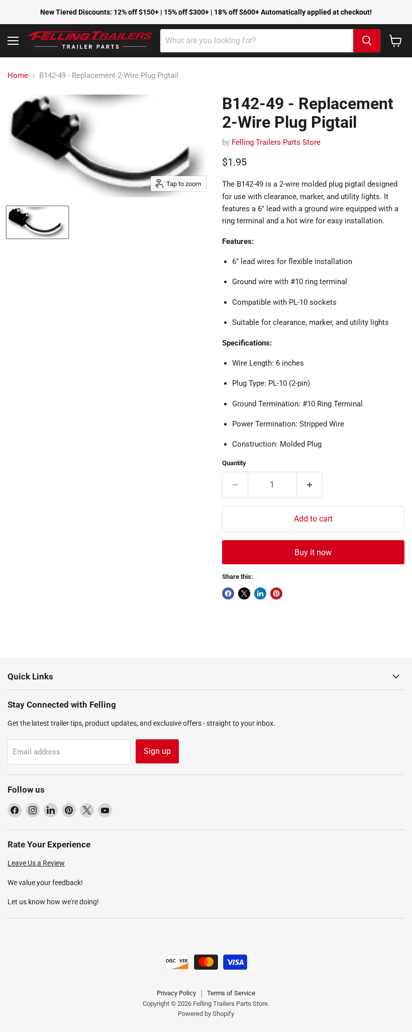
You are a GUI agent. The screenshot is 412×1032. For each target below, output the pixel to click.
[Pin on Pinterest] (276, 593)
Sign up (157, 751)
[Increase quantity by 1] (310, 485)
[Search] (366, 40)
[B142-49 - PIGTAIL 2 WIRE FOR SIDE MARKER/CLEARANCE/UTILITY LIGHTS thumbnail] (37, 222)
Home (18, 75)
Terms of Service (231, 993)
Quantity (234, 463)
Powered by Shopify (206, 1013)
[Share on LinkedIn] (260, 593)
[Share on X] (244, 593)
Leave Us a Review (36, 863)
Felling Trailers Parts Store (276, 142)
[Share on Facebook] (228, 593)
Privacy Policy (176, 993)
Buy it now (313, 552)
